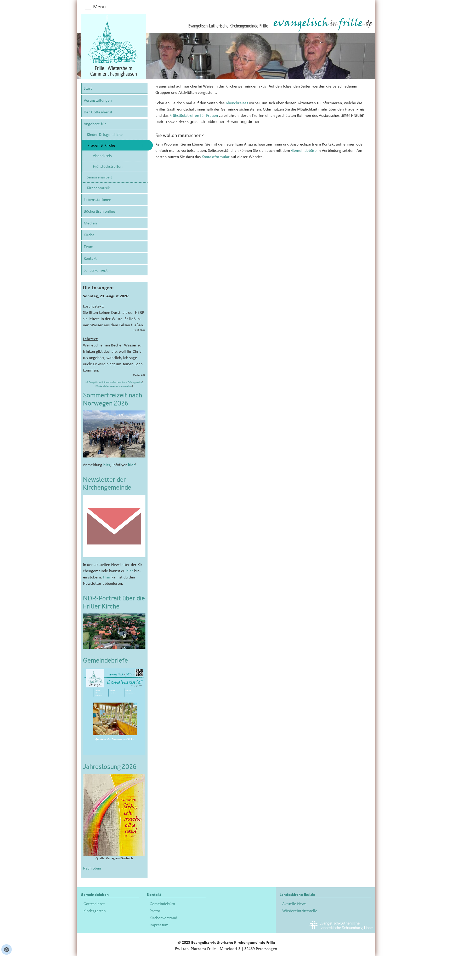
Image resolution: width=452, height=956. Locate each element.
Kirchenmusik (98, 188)
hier (106, 465)
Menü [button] (99, 6)
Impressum (159, 925)
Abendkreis (102, 156)
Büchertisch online (99, 211)
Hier (106, 577)
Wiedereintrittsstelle (299, 911)
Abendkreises (236, 103)
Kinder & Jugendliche (105, 134)
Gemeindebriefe (105, 661)
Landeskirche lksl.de (297, 895)
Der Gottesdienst (98, 112)
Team (88, 247)
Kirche (89, 235)
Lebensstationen (97, 200)
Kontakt (90, 258)
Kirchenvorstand (163, 918)
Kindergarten (94, 911)
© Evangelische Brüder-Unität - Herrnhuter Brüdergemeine (114, 382)
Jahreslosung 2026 (110, 767)
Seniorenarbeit (99, 177)
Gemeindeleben (95, 895)
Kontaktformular (216, 157)
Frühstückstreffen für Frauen (194, 115)
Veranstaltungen (98, 100)
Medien (90, 223)
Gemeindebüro (304, 150)
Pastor (155, 911)
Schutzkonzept (96, 270)
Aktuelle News (294, 904)
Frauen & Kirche (101, 145)
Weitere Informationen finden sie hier (114, 386)
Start (88, 88)
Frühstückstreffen (107, 166)
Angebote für (95, 124)
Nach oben (92, 868)
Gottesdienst (94, 904)
